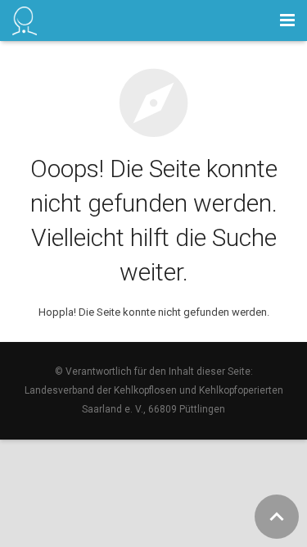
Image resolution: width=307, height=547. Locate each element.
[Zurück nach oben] (277, 517)
